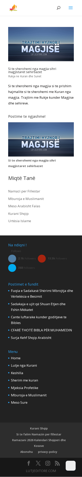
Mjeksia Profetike (24, 387)
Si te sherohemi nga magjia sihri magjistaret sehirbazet (32, 70)
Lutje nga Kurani (24, 365)
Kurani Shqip (18, 213)
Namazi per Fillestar (24, 191)
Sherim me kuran (24, 380)
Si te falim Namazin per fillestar (38, 434)
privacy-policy (47, 452)
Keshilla (17, 373)
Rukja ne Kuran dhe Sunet (24, 76)
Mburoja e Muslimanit (26, 198)
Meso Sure (19, 402)
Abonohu (26, 452)
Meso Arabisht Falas (24, 206)
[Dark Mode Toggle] (70, 465)
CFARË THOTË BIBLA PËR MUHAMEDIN (41, 330)
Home (15, 358)
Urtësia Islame (19, 221)
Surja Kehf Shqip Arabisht (31, 337)
